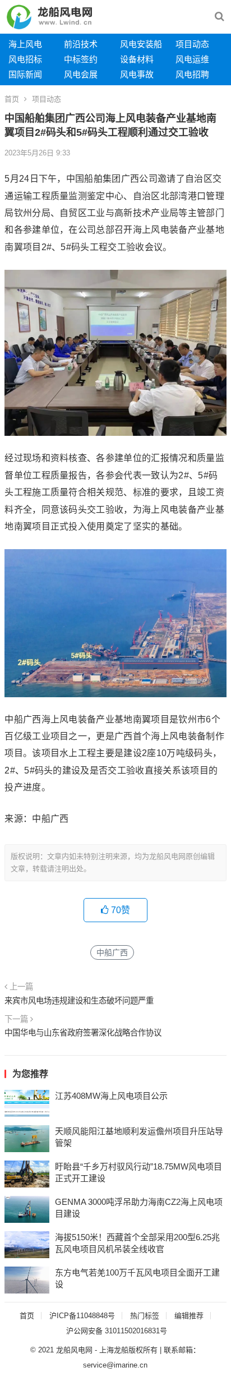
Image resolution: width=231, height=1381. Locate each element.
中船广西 (112, 952)
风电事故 (137, 74)
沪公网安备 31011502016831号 (116, 1331)
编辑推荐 (189, 1315)
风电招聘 (192, 74)
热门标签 (144, 1315)
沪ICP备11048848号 (82, 1315)
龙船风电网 (74, 1350)
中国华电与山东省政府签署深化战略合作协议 (82, 1032)
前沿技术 (81, 44)
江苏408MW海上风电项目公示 (111, 1096)
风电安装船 (141, 44)
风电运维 (192, 59)
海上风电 (25, 44)
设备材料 (137, 59)
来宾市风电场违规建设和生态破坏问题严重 (79, 1000)
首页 (11, 99)
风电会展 (81, 74)
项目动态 (192, 44)
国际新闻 (25, 74)
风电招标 (25, 59)
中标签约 (81, 59)
